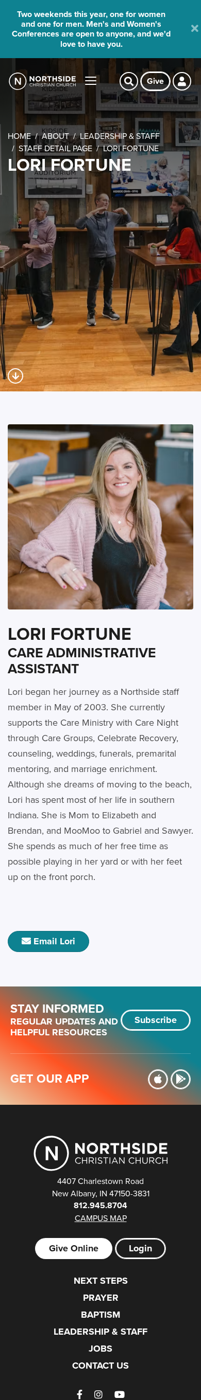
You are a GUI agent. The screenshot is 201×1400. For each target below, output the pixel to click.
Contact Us (100, 1365)
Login (140, 1248)
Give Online (73, 1248)
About (55, 135)
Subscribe (156, 1020)
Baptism (100, 1314)
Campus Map (101, 1218)
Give (155, 81)
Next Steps (101, 1280)
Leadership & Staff (120, 135)
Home (19, 135)
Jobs (100, 1348)
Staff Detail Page (55, 148)
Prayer (101, 1297)
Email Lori (53, 941)
